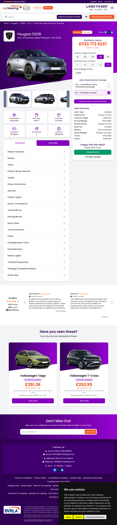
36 (93, 57)
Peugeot (14, 23)
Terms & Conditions (23, 478)
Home (6, 23)
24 (85, 57)
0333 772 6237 (95, 157)
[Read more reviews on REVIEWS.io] (13, 310)
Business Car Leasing (37, 493)
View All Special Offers (102, 16)
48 (100, 57)
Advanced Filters (69, 16)
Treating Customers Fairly (58, 481)
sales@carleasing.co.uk (64, 461)
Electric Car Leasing (42, 485)
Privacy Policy (40, 478)
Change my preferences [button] (95, 517)
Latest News (26, 485)
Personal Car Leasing (17, 493)
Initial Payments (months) (84, 61)
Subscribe (90, 431)
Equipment (20, 143)
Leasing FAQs (13, 485)
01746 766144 (67, 458)
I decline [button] (78, 517)
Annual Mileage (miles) (83, 69)
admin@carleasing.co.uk (63, 454)
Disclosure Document (92, 478)
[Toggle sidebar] (112, 8)
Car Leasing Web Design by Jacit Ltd (38, 520)
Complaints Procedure (58, 478)
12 (108, 65)
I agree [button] (68, 517)
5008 (23, 23)
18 (77, 57)
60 (108, 57)
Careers (93, 1)
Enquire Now (93, 152)
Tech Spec (53, 143)
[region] (68, 303)
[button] (24, 302)
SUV (28, 23)
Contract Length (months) (85, 53)
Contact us (108, 1)
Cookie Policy (76, 478)
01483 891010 (66, 451)
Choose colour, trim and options (92, 101)
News (100, 1)
